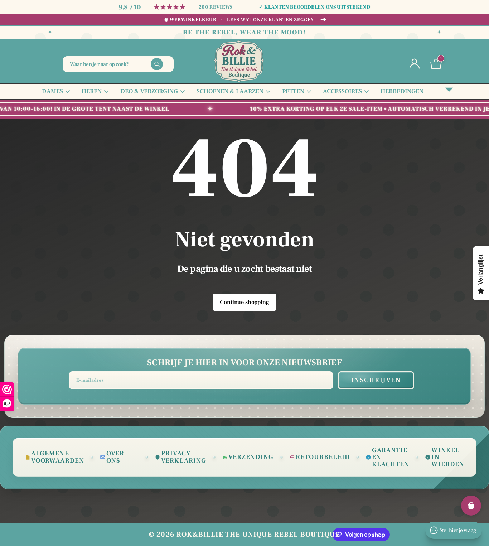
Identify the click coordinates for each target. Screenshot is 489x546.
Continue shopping (244, 302)
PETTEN (293, 91)
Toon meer (449, 91)
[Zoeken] (157, 64)
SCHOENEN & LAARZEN (230, 91)
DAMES (52, 91)
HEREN (92, 91)
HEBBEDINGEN (402, 91)
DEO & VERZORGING (149, 91)
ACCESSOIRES (342, 91)
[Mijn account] (415, 64)
